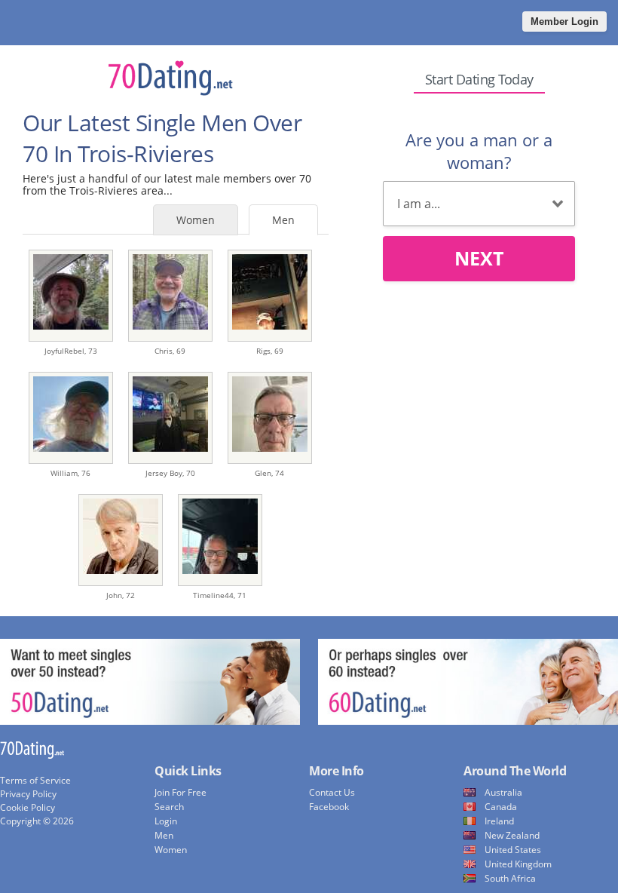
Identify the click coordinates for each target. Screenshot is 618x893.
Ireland (499, 821)
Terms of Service (35, 780)
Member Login (564, 21)
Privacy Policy (28, 793)
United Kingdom (518, 864)
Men (283, 220)
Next (478, 258)
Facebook (329, 806)
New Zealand (512, 835)
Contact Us (332, 792)
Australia (503, 792)
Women (195, 220)
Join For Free (180, 792)
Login (165, 821)
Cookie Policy (27, 807)
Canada (501, 806)
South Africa (510, 878)
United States (513, 849)
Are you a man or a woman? (478, 150)
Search (169, 806)
